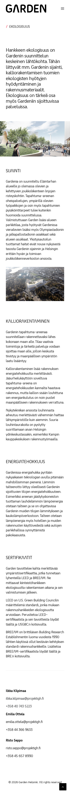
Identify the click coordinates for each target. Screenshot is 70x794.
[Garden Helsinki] (26, 8)
